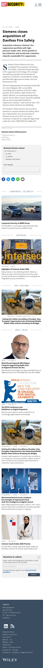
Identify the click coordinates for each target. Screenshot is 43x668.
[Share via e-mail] (23, 179)
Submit (34, 575)
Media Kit (8, 642)
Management (9, 607)
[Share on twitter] (8, 179)
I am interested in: (10, 151)
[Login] (36, 4)
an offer (8, 154)
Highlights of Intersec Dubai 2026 (15, 269)
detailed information (13, 159)
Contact (7, 637)
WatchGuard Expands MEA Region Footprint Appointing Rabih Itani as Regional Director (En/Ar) (16, 365)
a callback (9, 156)
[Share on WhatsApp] (18, 179)
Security (12, 360)
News (17, 27)
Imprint (7, 645)
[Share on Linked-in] (13, 179)
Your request (8, 165)
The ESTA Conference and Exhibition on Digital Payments (14, 408)
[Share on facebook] (3, 179)
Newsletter (9, 632)
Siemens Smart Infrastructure (14, 132)
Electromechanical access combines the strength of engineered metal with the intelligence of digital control (17, 499)
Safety (6, 618)
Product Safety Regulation (18, 652)
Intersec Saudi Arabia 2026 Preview (16, 544)
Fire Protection (12, 612)
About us (7, 640)
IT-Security (9, 615)
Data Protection (12, 647)
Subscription (10, 634)
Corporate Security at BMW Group (16, 223)
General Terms (10, 650)
